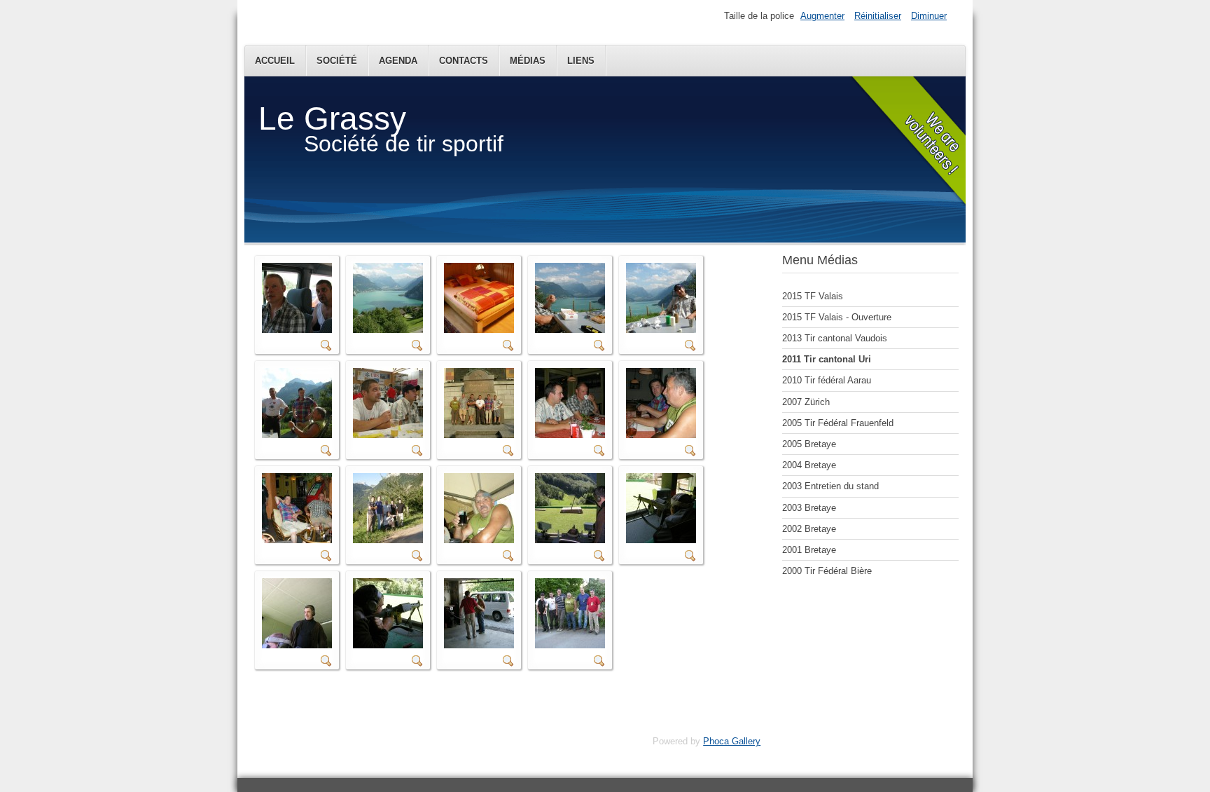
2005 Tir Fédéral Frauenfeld (837, 423)
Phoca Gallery (731, 741)
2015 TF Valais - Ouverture (836, 317)
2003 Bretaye (809, 508)
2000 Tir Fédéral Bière (827, 571)
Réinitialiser (877, 16)
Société (337, 60)
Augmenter (822, 16)
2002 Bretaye (809, 529)
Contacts (463, 60)
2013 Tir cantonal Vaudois (834, 338)
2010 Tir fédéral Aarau (826, 380)
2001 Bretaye (809, 550)
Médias (527, 60)
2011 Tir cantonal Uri (826, 359)
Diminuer (929, 16)
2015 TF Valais (812, 296)
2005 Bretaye (809, 444)
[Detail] (326, 348)
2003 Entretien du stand (830, 486)
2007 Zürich (806, 402)
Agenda (398, 60)
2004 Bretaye (809, 465)
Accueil (275, 60)
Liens (580, 60)
